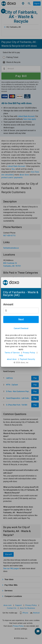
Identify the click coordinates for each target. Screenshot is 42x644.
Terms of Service (12, 352)
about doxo (12, 359)
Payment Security (27, 359)
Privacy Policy (29, 352)
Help (21, 355)
